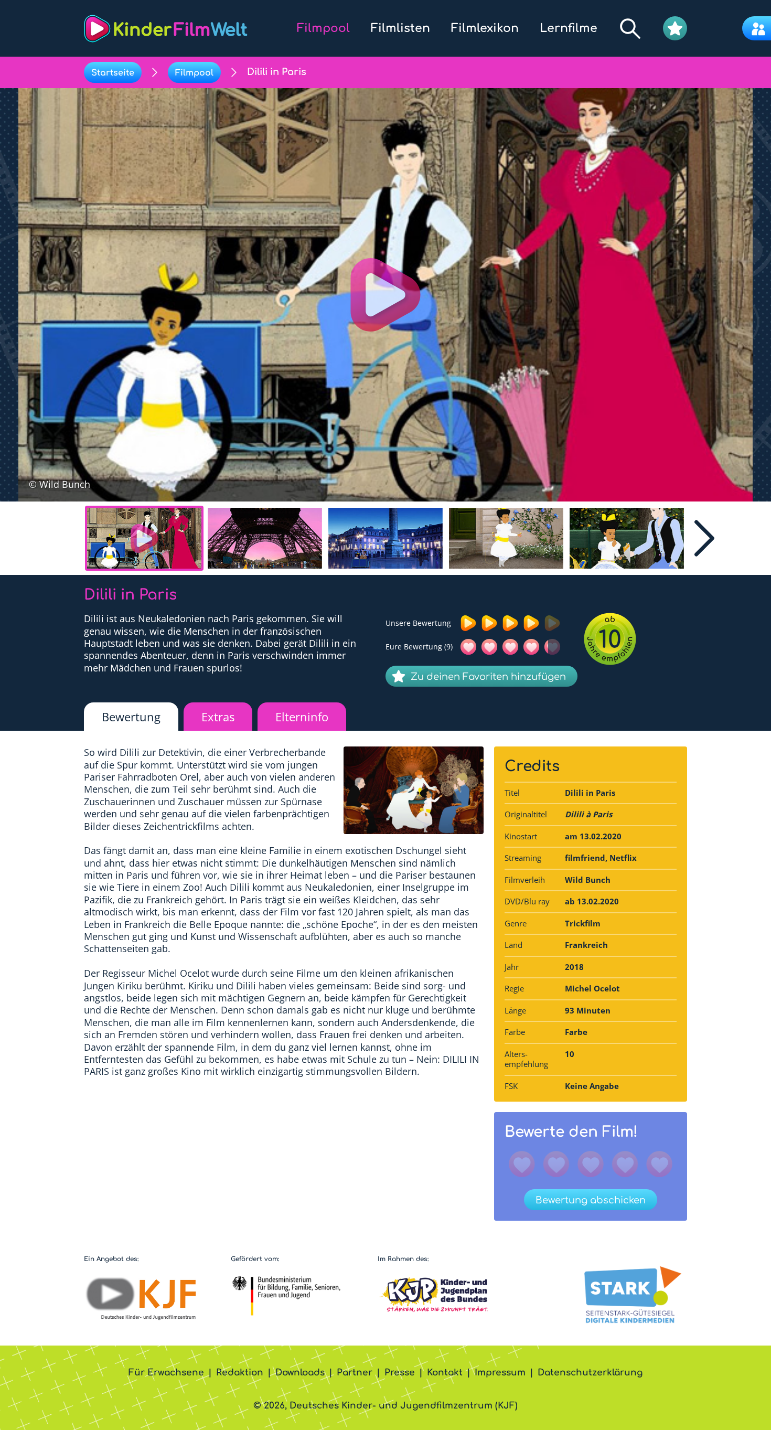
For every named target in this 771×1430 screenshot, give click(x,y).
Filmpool (194, 73)
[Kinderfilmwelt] (166, 28)
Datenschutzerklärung (590, 1373)
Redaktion (239, 1373)
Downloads (300, 1373)
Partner (354, 1373)
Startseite (112, 73)
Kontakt (445, 1373)
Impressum (500, 1373)
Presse (399, 1373)
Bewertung (131, 716)
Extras (217, 716)
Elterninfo (301, 716)
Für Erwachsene (166, 1373)
